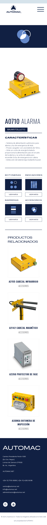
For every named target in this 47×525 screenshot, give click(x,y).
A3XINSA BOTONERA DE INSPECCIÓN (23, 422)
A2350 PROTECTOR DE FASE (23, 374)
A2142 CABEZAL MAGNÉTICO (23, 328)
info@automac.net (10, 489)
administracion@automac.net (14, 492)
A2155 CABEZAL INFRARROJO (23, 281)
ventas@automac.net (11, 486)
